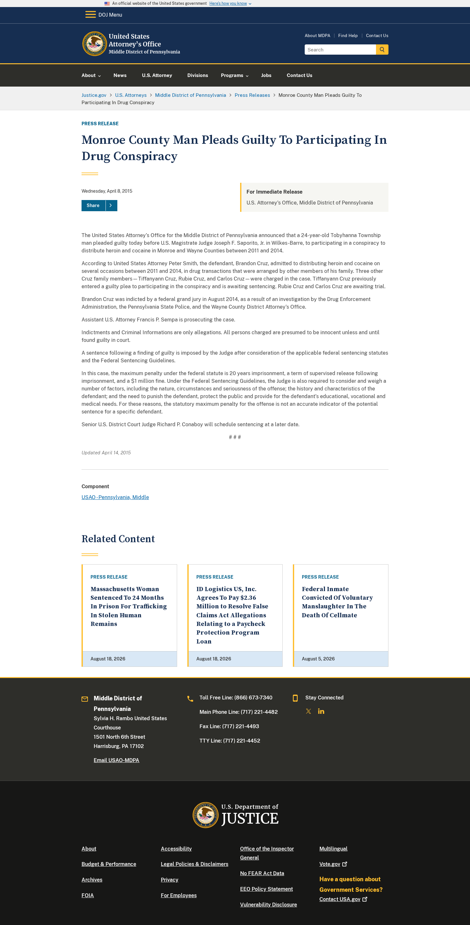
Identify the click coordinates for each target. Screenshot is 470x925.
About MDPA (317, 35)
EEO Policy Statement (266, 889)
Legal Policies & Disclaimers (194, 864)
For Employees (179, 895)
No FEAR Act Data (262, 873)
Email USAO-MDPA (116, 760)
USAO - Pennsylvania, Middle (115, 497)
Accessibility (176, 849)
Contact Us (377, 35)
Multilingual (333, 849)
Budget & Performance (109, 864)
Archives (92, 880)
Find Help (348, 35)
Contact (339, 899)
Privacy (169, 880)
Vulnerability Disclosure (268, 905)
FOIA (88, 895)
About (89, 849)
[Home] (133, 56)
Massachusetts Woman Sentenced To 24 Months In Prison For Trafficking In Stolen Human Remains (128, 606)
